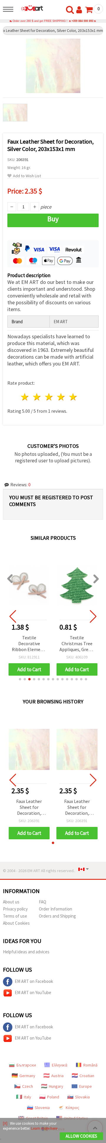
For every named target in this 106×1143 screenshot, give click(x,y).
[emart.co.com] (30, 8)
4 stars (61, 397)
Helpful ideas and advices (26, 952)
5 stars (73, 397)
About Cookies (16, 923)
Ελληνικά (59, 1065)
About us (11, 902)
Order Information (55, 909)
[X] (5, 1123)
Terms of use (15, 916)
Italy (27, 1097)
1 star (25, 397)
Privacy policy (15, 909)
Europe (85, 1086)
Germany (27, 1075)
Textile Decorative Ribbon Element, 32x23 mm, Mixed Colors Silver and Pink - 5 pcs (29, 644)
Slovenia (42, 1107)
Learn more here (44, 1128)
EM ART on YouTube (33, 992)
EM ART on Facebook (34, 981)
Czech (27, 1086)
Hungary (56, 1086)
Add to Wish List (27, 176)
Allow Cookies (81, 1136)
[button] (20, 679)
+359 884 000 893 (82, 20)
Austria (57, 1075)
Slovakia (82, 1097)
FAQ (42, 902)
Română (90, 1065)
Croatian (87, 1075)
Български (26, 1065)
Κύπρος (72, 1107)
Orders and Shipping (57, 916)
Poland (53, 1097)
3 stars (49, 397)
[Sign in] (80, 10)
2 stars (37, 397)
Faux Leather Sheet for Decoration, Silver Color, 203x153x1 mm (29, 807)
